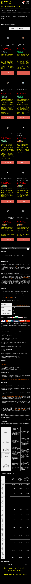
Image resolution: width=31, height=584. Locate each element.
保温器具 (7, 6)
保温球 (11, 6)
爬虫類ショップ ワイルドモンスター (15, 574)
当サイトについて (9, 568)
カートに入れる (8, 72)
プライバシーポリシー (21, 568)
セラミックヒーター (18, 6)
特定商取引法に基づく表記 (15, 570)
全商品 (2, 6)
